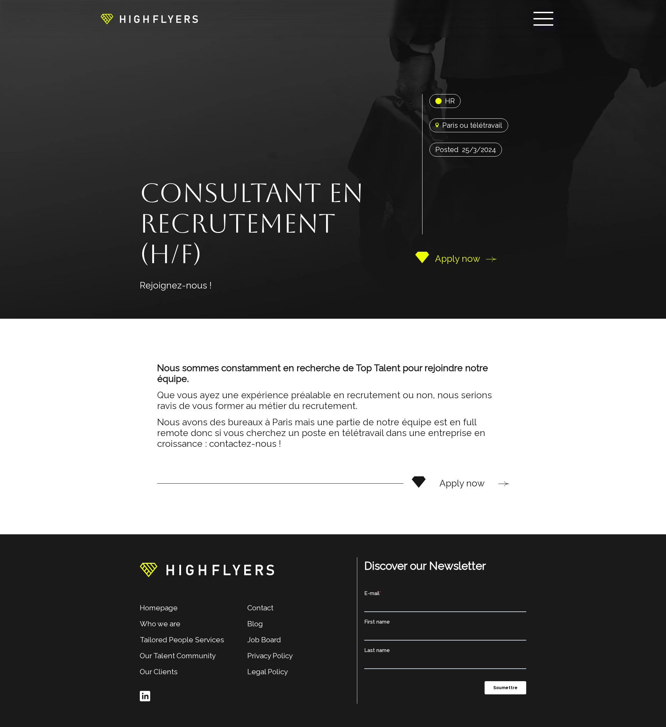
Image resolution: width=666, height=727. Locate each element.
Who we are (160, 623)
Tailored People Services (182, 639)
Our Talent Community (178, 655)
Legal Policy (267, 671)
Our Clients (159, 671)
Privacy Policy (270, 655)
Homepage (159, 607)
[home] (149, 18)
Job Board (264, 639)
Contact (260, 607)
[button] (543, 19)
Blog (255, 623)
